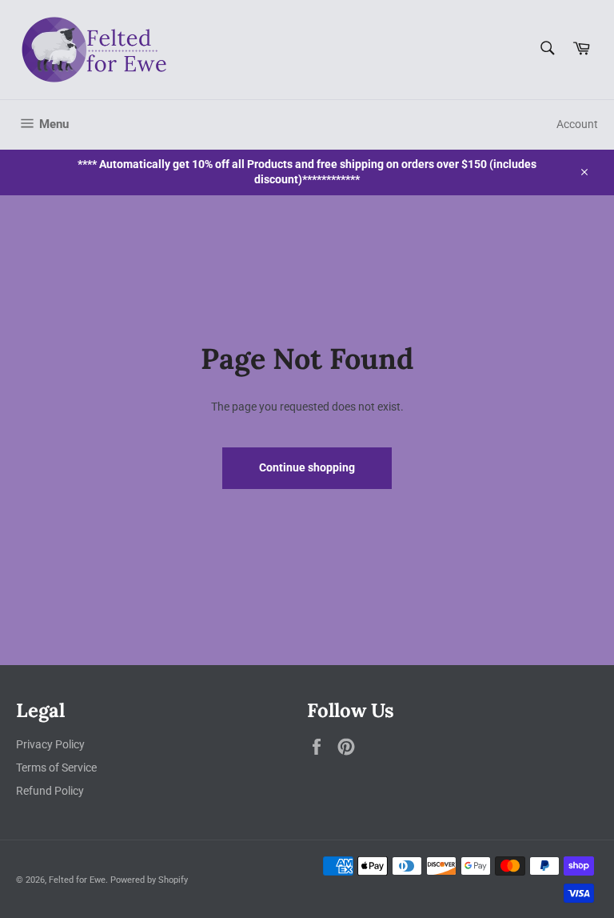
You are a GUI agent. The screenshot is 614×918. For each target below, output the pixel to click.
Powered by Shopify (149, 880)
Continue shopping (307, 467)
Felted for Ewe (77, 880)
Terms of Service (56, 767)
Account (577, 124)
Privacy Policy (50, 744)
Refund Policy (50, 790)
